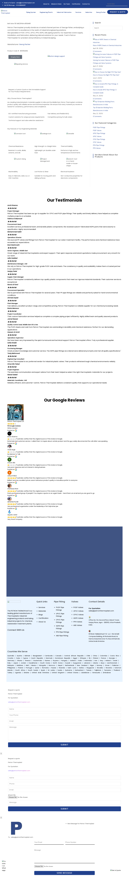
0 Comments (97, 51)
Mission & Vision (56, 4)
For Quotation (94, 608)
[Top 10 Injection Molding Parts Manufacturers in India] (108, 103)
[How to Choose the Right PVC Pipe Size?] (107, 72)
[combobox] (117, 4)
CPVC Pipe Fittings (99, 139)
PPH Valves (97, 148)
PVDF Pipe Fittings (99, 127)
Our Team (66, 4)
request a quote (117, 12)
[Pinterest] (15, 641)
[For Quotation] (90, 606)
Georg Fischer (24, 44)
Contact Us (86, 4)
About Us (46, 4)
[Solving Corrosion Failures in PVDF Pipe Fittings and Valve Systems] (108, 56)
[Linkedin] (21, 635)
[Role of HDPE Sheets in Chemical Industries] (108, 41)
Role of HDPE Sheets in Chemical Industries (107, 45)
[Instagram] (27, 635)
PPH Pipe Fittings (98, 145)
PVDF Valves (97, 131)
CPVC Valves (97, 142)
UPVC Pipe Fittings (99, 133)
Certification (76, 4)
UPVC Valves (97, 136)
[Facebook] (9, 635)
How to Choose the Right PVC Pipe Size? (106, 75)
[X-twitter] (9, 641)
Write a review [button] (12, 428)
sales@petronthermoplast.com (19, 702)
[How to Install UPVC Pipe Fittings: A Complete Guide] (108, 85)
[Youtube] (15, 635)
